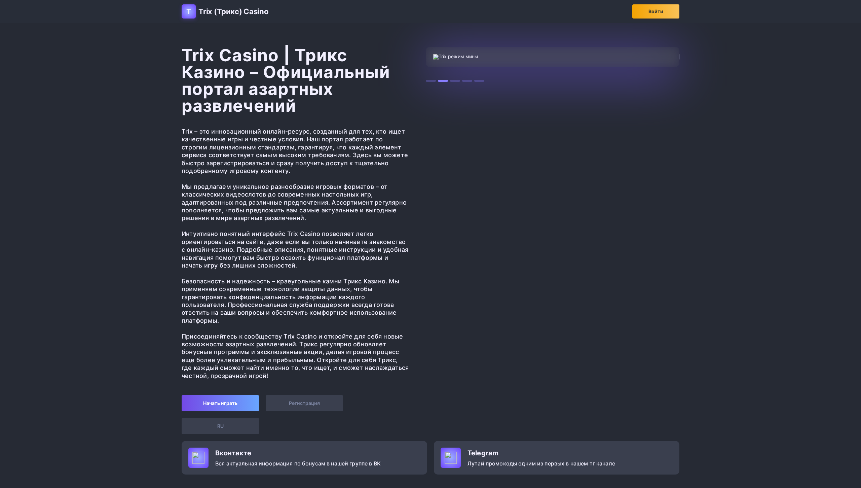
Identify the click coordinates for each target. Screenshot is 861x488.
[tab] (431, 81)
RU (220, 426)
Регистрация (304, 403)
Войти (655, 11)
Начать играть (220, 403)
